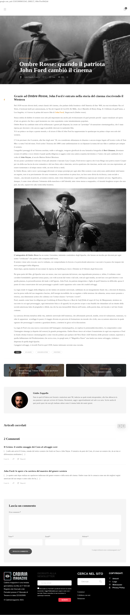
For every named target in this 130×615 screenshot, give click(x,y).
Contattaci (81, 592)
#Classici (28, 352)
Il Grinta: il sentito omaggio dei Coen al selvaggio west (30, 447)
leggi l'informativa (50, 591)
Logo (114, 582)
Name (10, 536)
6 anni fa (37, 77)
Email (47, 536)
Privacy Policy (118, 588)
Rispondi (23, 459)
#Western (57, 352)
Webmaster (117, 585)
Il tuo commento (15, 512)
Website (85, 536)
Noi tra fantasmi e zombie (101, 372)
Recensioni (25, 58)
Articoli (115, 579)
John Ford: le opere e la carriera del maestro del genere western (35, 471)
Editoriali (105, 369)
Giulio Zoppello (29, 77)
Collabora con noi (83, 595)
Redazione (81, 599)
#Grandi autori (42, 352)
